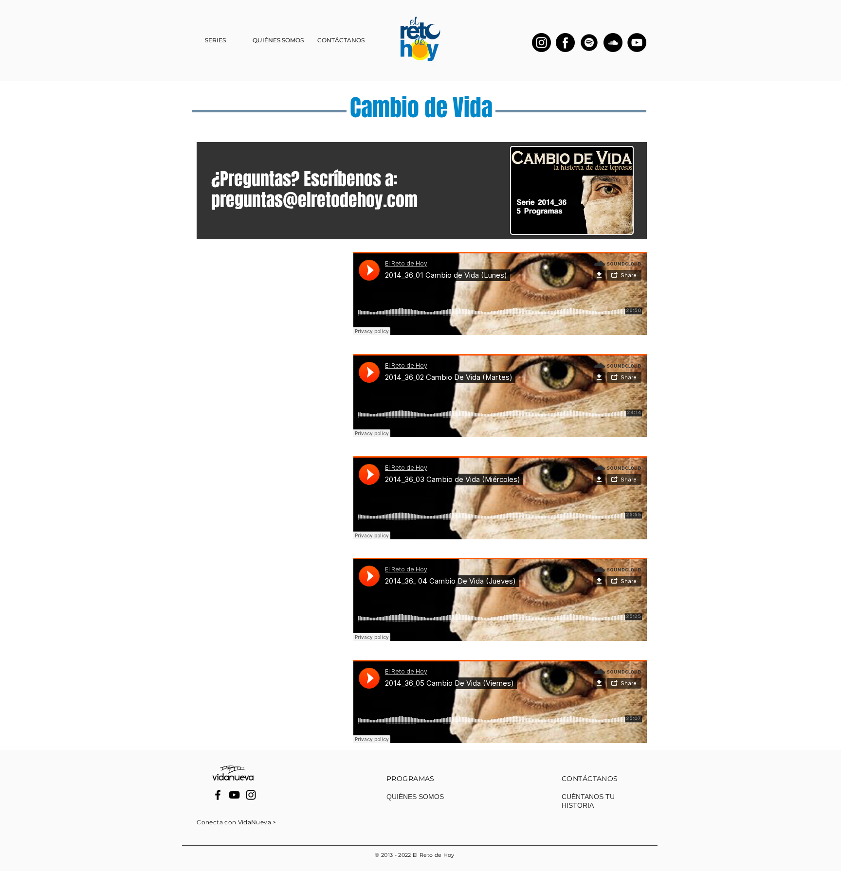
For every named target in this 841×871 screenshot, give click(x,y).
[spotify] (589, 42)
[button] (215, 40)
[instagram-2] (541, 42)
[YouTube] (636, 42)
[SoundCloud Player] (500, 293)
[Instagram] (250, 794)
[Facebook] (217, 794)
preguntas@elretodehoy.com (314, 200)
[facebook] (565, 42)
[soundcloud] (612, 42)
